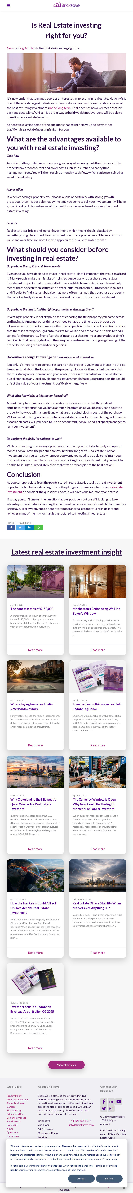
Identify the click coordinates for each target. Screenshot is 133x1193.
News (11, 48)
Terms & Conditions (17, 1099)
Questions (12, 1132)
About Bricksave (16, 1103)
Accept (81, 1178)
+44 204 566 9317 (80, 1120)
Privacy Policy (14, 1095)
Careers (11, 1106)
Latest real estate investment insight (66, 552)
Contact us (13, 1135)
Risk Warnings (14, 1110)
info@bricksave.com (81, 1124)
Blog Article (25, 48)
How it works (14, 1121)
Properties (12, 1124)
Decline (109, 1178)
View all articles (66, 1064)
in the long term (59, 108)
